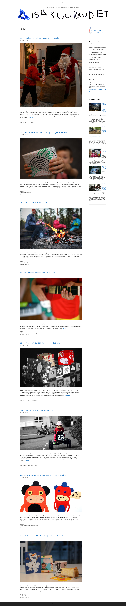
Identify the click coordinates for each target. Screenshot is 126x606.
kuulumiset (32, 333)
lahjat (26, 122)
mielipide (30, 122)
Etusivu (41, 2)
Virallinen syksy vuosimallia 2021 (104, 168)
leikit (29, 465)
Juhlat (22, 191)
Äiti (22, 333)
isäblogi (22, 122)
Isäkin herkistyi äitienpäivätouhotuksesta (37, 272)
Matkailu (54, 2)
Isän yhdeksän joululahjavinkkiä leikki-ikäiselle (39, 38)
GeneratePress (70, 604)
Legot (85, 2)
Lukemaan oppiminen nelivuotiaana (104, 150)
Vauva (35, 465)
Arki (22, 121)
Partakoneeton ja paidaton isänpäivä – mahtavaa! (41, 535)
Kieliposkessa (78, 2)
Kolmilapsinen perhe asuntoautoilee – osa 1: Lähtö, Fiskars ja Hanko (104, 187)
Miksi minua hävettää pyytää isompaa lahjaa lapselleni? (44, 132)
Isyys (22, 594)
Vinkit (70, 2)
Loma (32, 465)
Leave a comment (25, 123)
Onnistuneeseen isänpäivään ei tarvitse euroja (40, 202)
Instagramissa (92, 77)
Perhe (47, 2)
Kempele (23, 465)
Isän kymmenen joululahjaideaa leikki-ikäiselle (40, 342)
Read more (32, 117)
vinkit (33, 122)
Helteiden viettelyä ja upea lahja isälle (36, 410)
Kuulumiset (26, 464)
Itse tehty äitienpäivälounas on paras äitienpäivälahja (43, 475)
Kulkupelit (62, 2)
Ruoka (36, 525)
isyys (22, 262)
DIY (24, 525)
